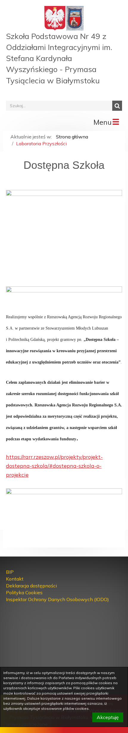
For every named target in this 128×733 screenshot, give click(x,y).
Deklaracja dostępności (31, 586)
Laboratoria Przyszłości (41, 143)
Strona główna (72, 137)
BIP (10, 572)
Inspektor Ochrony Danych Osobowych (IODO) (57, 599)
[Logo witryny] (75, 18)
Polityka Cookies (24, 592)
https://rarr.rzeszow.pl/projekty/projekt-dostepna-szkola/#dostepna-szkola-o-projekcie (54, 465)
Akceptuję (108, 717)
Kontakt (15, 579)
